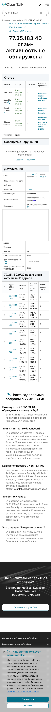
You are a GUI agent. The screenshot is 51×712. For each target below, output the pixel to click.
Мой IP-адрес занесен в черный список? (29, 23)
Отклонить (28, 705)
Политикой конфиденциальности (23, 691)
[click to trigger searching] (44, 13)
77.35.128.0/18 (40, 177)
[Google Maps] (28, 207)
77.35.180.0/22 (33, 174)
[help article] (9, 102)
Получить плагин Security (42, 110)
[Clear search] (41, 13)
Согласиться (28, 699)
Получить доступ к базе (25, 607)
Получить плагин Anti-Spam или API (42, 97)
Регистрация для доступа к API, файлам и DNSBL (42, 123)
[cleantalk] (13, 4)
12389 (29, 189)
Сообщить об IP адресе (20, 31)
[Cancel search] (40, 4)
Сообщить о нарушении (32, 67)
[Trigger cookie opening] (4, 652)
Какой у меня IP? (17, 27)
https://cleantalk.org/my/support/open (26, 488)
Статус (9, 67)
